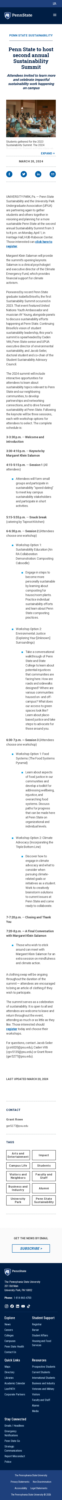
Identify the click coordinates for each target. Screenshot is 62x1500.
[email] (53, 174)
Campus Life (18, 1165)
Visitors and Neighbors (18, 1176)
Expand (46, 153)
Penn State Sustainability (31, 35)
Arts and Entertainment (18, 1155)
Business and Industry (18, 1188)
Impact (44, 1155)
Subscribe (29, 1248)
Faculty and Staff (43, 1176)
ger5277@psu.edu (17, 1126)
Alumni (44, 1188)
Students (44, 1165)
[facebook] (9, 174)
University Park (18, 1200)
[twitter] (24, 174)
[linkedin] (38, 174)
